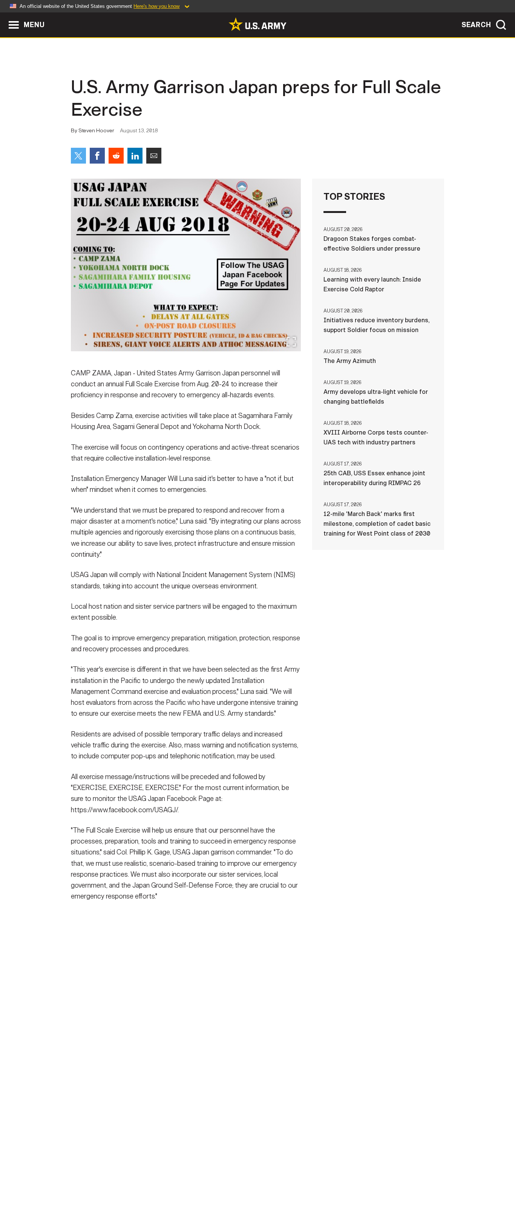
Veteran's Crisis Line (399, 1198)
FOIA (303, 1198)
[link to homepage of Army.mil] (257, 24)
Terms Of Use (211, 1198)
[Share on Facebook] (97, 156)
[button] (4, 16)
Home (92, 1198)
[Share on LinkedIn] (135, 156)
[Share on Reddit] (116, 156)
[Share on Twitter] (78, 156)
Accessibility (264, 1198)
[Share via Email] (153, 156)
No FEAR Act (339, 1198)
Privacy (169, 1198)
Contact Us (129, 1198)
